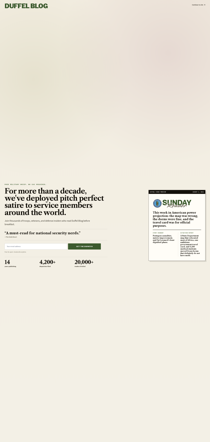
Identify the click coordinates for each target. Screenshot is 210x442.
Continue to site (198, 4)
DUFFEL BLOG (26, 6)
